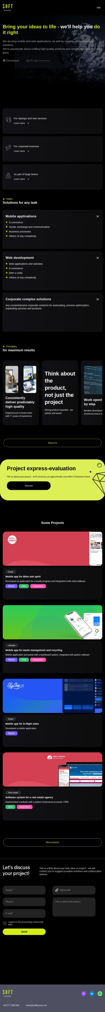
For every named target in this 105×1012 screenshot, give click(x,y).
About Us (52, 443)
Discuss (29, 486)
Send (24, 931)
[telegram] (91, 993)
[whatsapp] (99, 993)
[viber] (83, 993)
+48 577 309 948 (11, 1005)
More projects (52, 842)
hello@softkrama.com (36, 1005)
